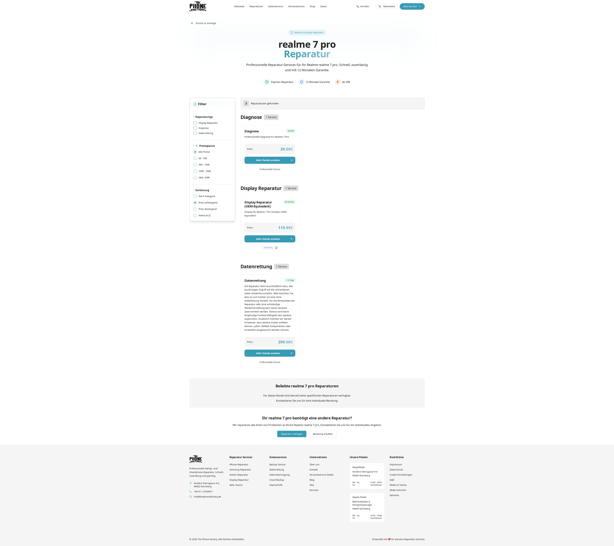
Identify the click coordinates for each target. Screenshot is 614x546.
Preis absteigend (208, 209)
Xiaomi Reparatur (238, 474)
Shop (312, 6)
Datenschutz (396, 469)
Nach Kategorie (207, 196)
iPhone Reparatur (238, 464)
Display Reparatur (208, 123)
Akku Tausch (236, 484)
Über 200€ (204, 177)
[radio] (195, 152)
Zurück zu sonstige (206, 23)
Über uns (314, 464)
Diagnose (204, 128)
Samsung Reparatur (240, 469)
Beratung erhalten (323, 433)
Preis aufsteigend (208, 203)
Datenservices (275, 6)
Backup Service (277, 464)
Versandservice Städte (321, 474)
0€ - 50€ (203, 158)
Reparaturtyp (204, 117)
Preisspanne (207, 146)
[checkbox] (195, 123)
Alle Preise (204, 152)
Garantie (394, 495)
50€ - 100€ (204, 165)
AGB (392, 479)
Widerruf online (398, 484)
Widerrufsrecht (398, 490)
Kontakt (314, 469)
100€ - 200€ (205, 171)
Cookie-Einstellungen (401, 474)
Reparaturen (256, 6)
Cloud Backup (276, 479)
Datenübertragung (279, 474)
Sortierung (202, 190)
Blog (312, 479)
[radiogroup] (212, 164)
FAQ (312, 484)
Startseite (239, 6)
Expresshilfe (276, 484)
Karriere (314, 490)
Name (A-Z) (204, 215)
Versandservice (296, 6)
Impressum (396, 464)
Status (323, 6)
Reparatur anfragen (292, 433)
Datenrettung (206, 133)
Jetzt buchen (410, 6)
